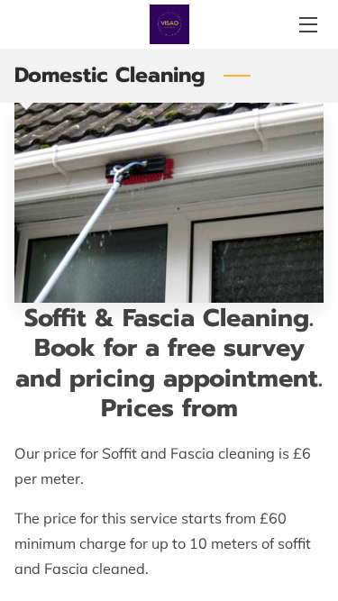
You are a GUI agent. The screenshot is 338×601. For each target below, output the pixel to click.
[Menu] (307, 25)
